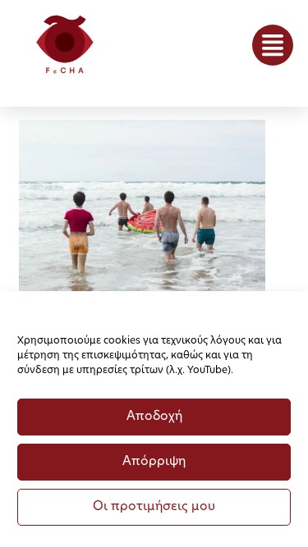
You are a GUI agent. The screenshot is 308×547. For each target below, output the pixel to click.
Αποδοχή (154, 417)
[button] (272, 45)
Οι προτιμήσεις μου (154, 507)
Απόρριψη (154, 462)
